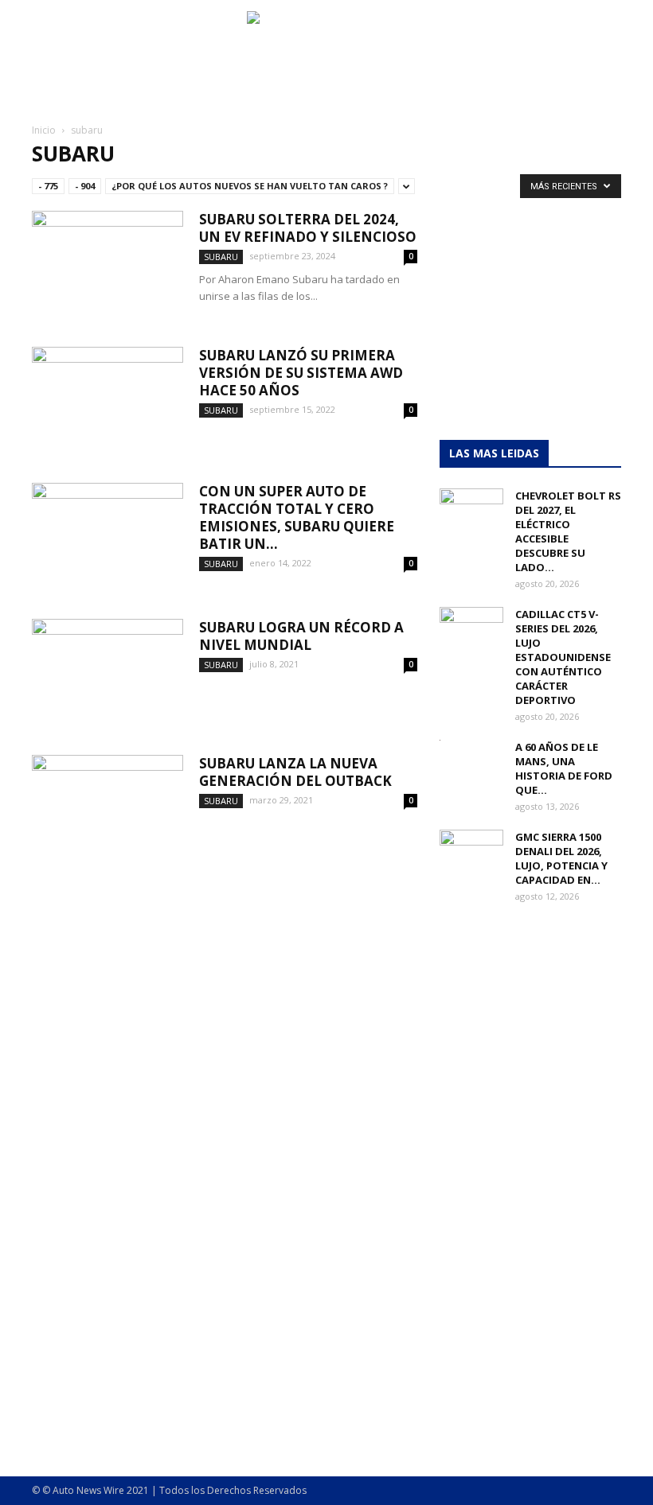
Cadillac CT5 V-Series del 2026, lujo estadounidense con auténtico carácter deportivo (563, 657)
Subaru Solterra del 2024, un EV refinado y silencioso (307, 228)
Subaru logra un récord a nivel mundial (301, 636)
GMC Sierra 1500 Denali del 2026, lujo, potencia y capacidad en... (561, 858)
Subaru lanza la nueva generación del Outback (295, 772)
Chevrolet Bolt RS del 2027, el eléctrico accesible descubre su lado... (568, 531)
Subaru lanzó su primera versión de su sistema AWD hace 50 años (301, 372)
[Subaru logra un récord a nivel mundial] (107, 671)
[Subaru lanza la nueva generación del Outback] (107, 807)
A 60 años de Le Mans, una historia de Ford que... (563, 768)
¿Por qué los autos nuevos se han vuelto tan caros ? (249, 186)
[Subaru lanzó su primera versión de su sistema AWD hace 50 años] (107, 399)
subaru (221, 256)
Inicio (44, 130)
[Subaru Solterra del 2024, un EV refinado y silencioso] (107, 263)
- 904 (85, 186)
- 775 (48, 186)
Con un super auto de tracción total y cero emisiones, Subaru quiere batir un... (296, 517)
